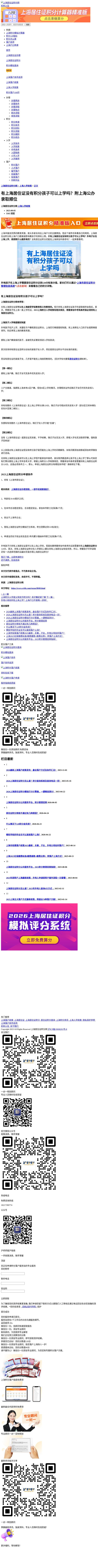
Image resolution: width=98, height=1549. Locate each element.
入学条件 (15, 143)
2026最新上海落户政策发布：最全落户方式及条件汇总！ (31, 612)
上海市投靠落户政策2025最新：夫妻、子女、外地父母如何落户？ (35, 633)
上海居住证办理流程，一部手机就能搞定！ (30, 489)
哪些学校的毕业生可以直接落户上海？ (23, 630)
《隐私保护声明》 (29, 1307)
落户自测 (10, 42)
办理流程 (15, 107)
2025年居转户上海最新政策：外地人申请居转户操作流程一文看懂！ (36, 878)
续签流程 (15, 116)
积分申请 (15, 122)
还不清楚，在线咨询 (10, 560)
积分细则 (15, 134)
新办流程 (15, 113)
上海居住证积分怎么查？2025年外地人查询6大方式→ (30, 888)
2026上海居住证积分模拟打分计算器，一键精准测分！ (30, 618)
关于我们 (14, 1026)
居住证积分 (74, 359)
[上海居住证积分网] (10, 3)
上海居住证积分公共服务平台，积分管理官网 (26, 621)
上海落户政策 (7, 1020)
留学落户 (15, 171)
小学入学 (15, 156)
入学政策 (15, 146)
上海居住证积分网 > (10, 186)
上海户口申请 (12, 45)
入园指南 (15, 153)
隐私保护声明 (89, 1020)
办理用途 (15, 101)
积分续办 (15, 137)
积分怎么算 (11, 39)
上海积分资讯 (62, 1020)
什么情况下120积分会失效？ (19, 627)
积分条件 (15, 125)
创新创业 (15, 180)
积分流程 (15, 131)
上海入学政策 (26, 186)
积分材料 (15, 128)
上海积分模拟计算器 (15, 33)
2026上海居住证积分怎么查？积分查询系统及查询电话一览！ (33, 615)
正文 (36, 186)
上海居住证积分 (33, 1020)
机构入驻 (5, 6)
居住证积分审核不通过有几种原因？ (22, 624)
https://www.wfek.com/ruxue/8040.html (28, 588)
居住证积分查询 (48, 1020)
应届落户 (15, 174)
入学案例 (15, 159)
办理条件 (15, 104)
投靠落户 (15, 177)
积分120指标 (11, 36)
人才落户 (15, 168)
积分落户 (15, 165)
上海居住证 (20, 1020)
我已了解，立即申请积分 (12, 557)
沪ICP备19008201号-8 (57, 1029)
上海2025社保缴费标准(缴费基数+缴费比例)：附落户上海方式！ (35, 636)
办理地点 (15, 110)
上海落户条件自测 (9, 1023)
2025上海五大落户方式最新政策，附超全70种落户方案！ (31, 899)
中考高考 (15, 149)
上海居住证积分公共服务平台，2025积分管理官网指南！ (31, 639)
